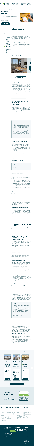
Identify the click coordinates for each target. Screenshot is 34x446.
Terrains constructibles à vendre (27, 412)
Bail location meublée (7, 35)
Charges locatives (7, 40)
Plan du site (25, 438)
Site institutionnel (19, 416)
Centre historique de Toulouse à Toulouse (3, 416)
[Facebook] (15, 430)
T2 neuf (13, 413)
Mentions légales (26, 430)
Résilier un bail (8, 46)
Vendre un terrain (25, 413)
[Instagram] (17, 430)
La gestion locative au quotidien (16, 55)
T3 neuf (13, 414)
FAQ (23, 418)
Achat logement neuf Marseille (8, 414)
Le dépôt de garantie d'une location (8, 49)
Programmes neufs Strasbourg (8, 419)
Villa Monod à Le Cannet (3, 419)
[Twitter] (20, 430)
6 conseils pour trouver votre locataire (17, 160)
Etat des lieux (8, 41)
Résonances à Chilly (3, 417)
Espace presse (19, 417)
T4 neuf (13, 415)
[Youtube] (22, 430)
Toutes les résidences (25, 417)
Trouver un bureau (19, 418)
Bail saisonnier (8, 37)
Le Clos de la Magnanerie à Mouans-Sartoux (3, 413)
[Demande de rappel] (31, 443)
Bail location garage (7, 33)
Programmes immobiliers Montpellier (8, 417)
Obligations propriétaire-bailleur (8, 44)
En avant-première (3, 408)
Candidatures (19, 414)
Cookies (25, 432)
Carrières (18, 415)
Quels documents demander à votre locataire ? (18, 98)
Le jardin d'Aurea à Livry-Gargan (3, 420)
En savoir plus (7, 379)
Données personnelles (26, 431)
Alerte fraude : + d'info (27, 429)
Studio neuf (13, 412)
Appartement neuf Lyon (8, 412)
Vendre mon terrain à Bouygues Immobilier (27, 415)
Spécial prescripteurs (19, 412)
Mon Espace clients (25, 416)
